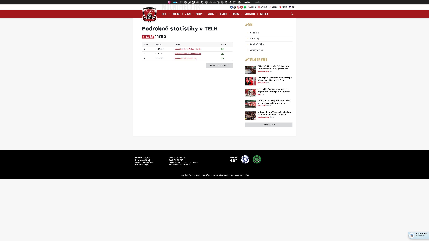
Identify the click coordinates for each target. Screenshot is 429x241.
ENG (293, 7)
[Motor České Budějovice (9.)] (214, 2)
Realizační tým (257, 44)
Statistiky (254, 38)
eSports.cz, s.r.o (225, 175)
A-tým (188, 14)
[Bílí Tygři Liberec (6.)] (202, 2)
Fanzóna (235, 14)
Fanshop (284, 7)
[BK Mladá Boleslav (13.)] (230, 2)
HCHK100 (253, 7)
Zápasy (199, 14)
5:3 (222, 58)
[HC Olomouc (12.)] (226, 2)
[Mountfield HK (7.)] (206, 2)
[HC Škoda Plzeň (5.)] (198, 2)
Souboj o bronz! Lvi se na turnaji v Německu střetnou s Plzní (275, 79)
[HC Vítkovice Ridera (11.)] (222, 2)
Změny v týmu (256, 50)
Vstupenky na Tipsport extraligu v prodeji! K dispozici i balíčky (275, 113)
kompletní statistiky (219, 65)
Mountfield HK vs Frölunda (185, 58)
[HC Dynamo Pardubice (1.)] (181, 2)
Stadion (223, 14)
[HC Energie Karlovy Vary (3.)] (189, 2)
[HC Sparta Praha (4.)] (193, 2)
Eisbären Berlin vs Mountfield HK (188, 54)
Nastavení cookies (241, 175)
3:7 (222, 54)
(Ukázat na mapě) (142, 164)
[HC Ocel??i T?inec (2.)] (185, 2)
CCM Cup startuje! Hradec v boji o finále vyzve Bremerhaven (274, 101)
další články (269, 125)
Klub (164, 14)
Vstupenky (264, 7)
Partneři (264, 14)
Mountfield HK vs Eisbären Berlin (188, 49)
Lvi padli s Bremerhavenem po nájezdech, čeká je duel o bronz (274, 90)
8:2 (222, 49)
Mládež (211, 14)
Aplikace (274, 7)
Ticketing (176, 14)
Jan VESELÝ (148, 37)
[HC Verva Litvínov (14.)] (234, 2)
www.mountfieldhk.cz (182, 164)
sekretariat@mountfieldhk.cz (187, 162)
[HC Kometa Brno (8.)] (210, 2)
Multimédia (250, 14)
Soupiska (254, 33)
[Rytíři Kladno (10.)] (218, 2)
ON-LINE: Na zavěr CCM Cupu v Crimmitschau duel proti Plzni (273, 67)
